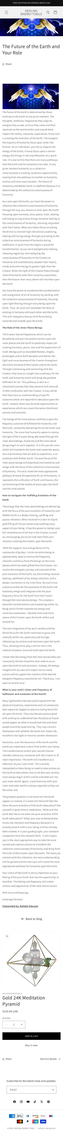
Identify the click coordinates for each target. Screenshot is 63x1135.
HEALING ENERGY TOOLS (24, 1128)
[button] (6, 12)
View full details (48, 1058)
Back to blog (34, 919)
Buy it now (31, 1045)
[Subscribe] (52, 1090)
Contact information (46, 1128)
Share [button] (9, 64)
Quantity (6, 1018)
